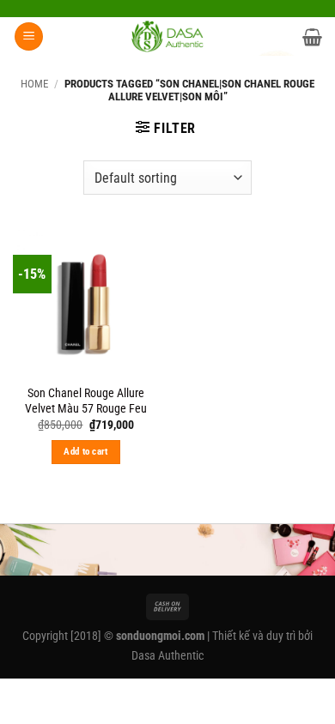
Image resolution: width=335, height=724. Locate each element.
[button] (29, 36)
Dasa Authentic (167, 655)
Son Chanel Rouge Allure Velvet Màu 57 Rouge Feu (86, 400)
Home (34, 83)
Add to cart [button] (86, 451)
